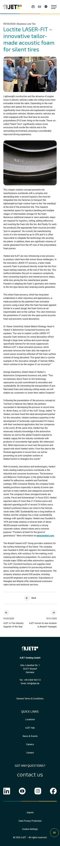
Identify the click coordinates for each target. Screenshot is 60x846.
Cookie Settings (30, 829)
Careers (30, 744)
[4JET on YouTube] (22, 792)
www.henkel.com (45, 535)
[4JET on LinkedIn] (6, 792)
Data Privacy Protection (30, 821)
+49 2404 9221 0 (32, 680)
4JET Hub (30, 727)
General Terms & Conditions (30, 698)
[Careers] (33, 6)
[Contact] (39, 6)
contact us (30, 774)
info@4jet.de (33, 683)
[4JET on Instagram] (37, 792)
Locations (30, 719)
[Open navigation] (54, 7)
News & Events (30, 736)
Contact (30, 752)
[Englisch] (46, 6)
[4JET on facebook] (53, 792)
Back (33, 598)
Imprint (30, 812)
